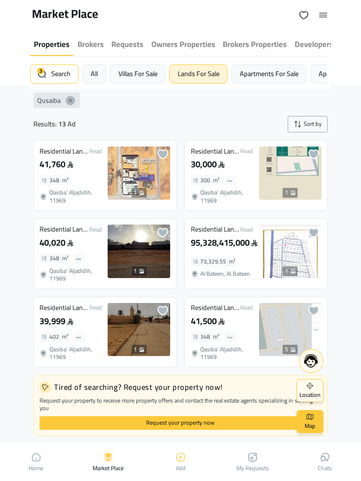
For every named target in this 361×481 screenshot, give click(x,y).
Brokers (91, 44)
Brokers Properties (255, 44)
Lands (199, 73)
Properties (52, 44)
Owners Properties (183, 44)
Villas (137, 73)
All (94, 73)
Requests (127, 44)
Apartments (269, 73)
